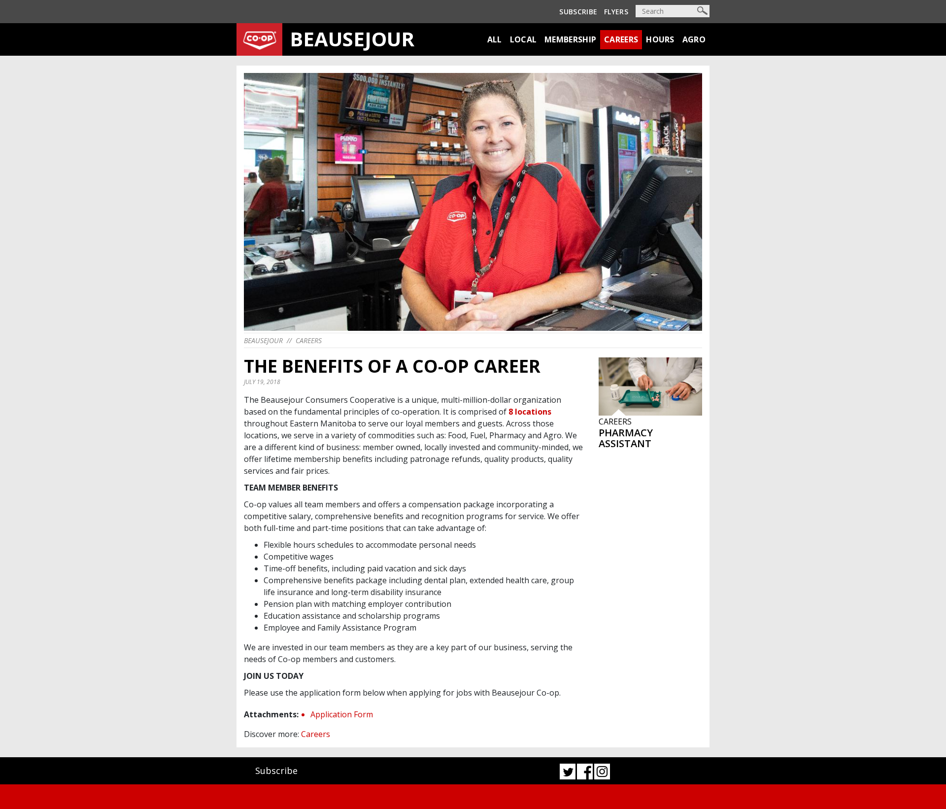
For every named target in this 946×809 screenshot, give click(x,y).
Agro (694, 39)
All (494, 39)
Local (523, 39)
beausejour (263, 340)
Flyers (616, 11)
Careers (621, 39)
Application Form (341, 714)
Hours (660, 39)
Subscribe (578, 11)
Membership (570, 39)
